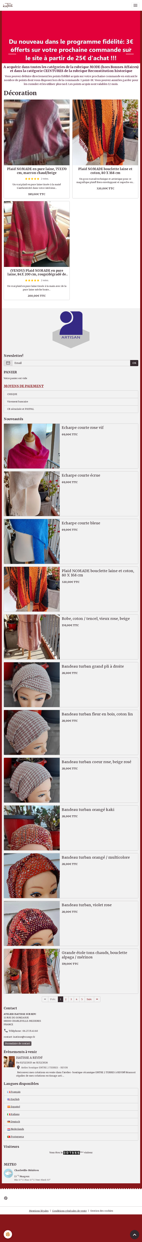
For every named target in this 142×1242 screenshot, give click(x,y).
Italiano (15, 1114)
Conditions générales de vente (69, 1210)
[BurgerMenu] (135, 5)
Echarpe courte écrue (81, 475)
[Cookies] (8, 1234)
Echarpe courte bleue (81, 523)
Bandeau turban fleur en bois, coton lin (97, 714)
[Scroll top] (134, 1234)
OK (134, 363)
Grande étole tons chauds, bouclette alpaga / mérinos (94, 955)
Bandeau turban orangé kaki (88, 810)
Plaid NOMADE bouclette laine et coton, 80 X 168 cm (105, 171)
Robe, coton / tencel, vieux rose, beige (96, 619)
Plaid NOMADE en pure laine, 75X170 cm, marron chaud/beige (37, 171)
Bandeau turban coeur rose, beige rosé (96, 762)
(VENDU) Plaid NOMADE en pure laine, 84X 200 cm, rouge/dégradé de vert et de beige (36, 272)
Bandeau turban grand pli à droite (93, 666)
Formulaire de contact (17, 1043)
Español (15, 1106)
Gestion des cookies (101, 1210)
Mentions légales (39, 1210)
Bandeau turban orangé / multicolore (96, 857)
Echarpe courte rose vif (83, 428)
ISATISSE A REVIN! (29, 1057)
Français (15, 1091)
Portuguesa (17, 1136)
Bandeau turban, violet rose (87, 905)
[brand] (8, 5)
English (14, 1099)
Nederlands (17, 1129)
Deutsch (15, 1121)
